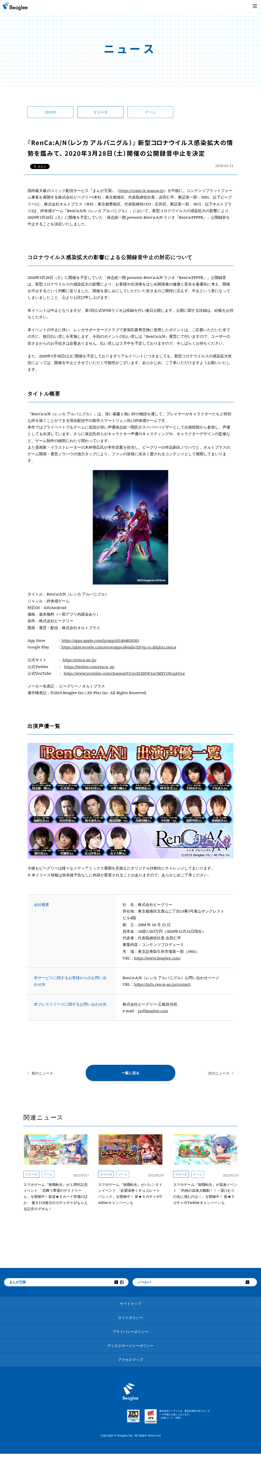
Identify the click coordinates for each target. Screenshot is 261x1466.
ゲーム (150, 112)
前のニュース (42, 1073)
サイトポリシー (130, 1317)
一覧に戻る (130, 1072)
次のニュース (218, 1073)
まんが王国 (17, 1282)
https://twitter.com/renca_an (89, 666)
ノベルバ (144, 1282)
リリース (100, 112)
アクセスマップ (130, 1359)
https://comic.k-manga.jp (141, 190)
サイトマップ (130, 1303)
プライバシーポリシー (130, 1331)
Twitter (119, 1282)
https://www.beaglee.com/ (157, 958)
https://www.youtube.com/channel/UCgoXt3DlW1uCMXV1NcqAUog (124, 673)
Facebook (125, 1282)
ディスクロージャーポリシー (130, 1345)
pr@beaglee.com (153, 1010)
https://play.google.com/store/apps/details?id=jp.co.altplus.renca (118, 647)
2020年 (50, 112)
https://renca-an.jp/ (79, 659)
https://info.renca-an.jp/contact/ (162, 984)
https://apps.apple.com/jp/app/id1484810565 (100, 640)
